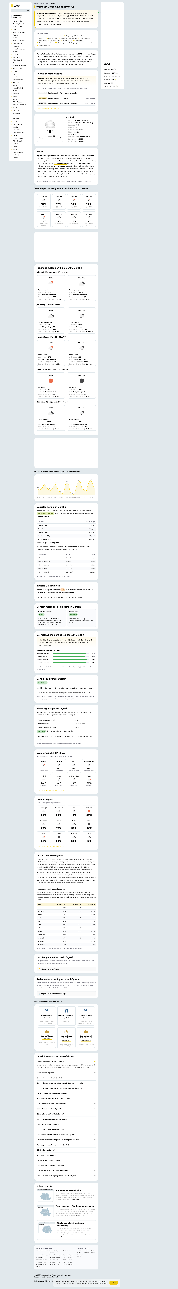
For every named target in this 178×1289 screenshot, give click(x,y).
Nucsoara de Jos (18, 32)
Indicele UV (41, 38)
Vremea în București (42, 1251)
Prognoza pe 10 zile (72, 36)
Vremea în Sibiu (40, 1257)
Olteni (15, 107)
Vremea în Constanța (56, 1255)
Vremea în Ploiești (55, 1262)
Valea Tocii (16, 110)
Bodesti (15, 77)
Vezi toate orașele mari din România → (50, 846)
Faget (15, 29)
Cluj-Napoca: (109, 77)
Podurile (15, 38)
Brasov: (107, 69)
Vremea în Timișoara (42, 1255)
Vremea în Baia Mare (55, 1264)
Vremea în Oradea (41, 1259)
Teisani (15, 96)
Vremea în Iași (67, 1251)
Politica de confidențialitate (44, 1281)
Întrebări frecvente (44, 45)
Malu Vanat (16, 57)
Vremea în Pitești (41, 1262)
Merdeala (16, 46)
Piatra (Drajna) (18, 88)
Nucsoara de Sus (18, 40)
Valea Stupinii (17, 43)
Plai (14, 74)
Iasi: (105, 83)
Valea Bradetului (18, 133)
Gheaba (15, 127)
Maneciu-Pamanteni (19, 105)
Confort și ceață (53, 38)
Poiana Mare (17, 116)
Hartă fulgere (62, 43)
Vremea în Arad (67, 1262)
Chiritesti (16, 63)
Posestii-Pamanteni (19, 66)
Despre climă (80, 40)
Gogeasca (16, 113)
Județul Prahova (44, 3)
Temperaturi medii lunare (46, 43)
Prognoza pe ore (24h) (56, 36)
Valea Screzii (17, 141)
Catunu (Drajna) (18, 24)
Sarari (15, 146)
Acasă (36, 3)
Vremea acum (42, 36)
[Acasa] (15, 7)
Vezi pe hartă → (47, 1018)
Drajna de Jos (17, 68)
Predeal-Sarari (18, 138)
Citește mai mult (76, 1199)
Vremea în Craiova (55, 1257)
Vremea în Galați (67, 1257)
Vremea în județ (55, 40)
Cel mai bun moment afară (69, 38)
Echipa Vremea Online (64, 181)
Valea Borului (17, 60)
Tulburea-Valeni (18, 80)
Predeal (15, 135)
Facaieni (15, 144)
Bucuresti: (107, 73)
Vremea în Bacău (67, 1259)
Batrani (15, 149)
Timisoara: (108, 86)
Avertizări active (88, 43)
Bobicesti (16, 155)
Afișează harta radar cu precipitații (53, 994)
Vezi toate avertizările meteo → (48, 108)
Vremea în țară (67, 40)
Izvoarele (16, 119)
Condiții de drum (85, 38)
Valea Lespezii (18, 152)
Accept (114, 1282)
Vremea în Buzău (67, 1264)
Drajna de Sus (17, 21)
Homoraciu (16, 82)
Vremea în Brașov (68, 1255)
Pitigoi (15, 71)
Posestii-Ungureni (19, 49)
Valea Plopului (17, 102)
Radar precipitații (74, 43)
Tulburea (16, 93)
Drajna (15, 85)
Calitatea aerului (86, 36)
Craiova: (107, 80)
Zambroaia (16, 130)
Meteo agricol (42, 40)
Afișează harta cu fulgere (50, 969)
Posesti (15, 54)
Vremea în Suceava (55, 1259)
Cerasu (15, 99)
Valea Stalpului (18, 124)
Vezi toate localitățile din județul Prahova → (52, 790)
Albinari (15, 158)
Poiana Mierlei (17, 27)
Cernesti (15, 52)
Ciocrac (15, 35)
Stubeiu (15, 121)
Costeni (15, 91)
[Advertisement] (66, 247)
